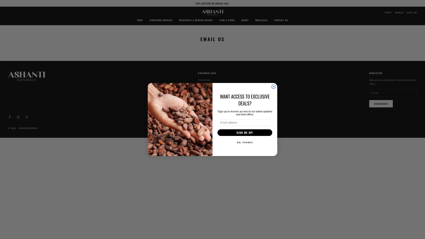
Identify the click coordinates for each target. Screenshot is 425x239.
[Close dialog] (274, 87)
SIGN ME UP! (245, 133)
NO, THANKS (245, 142)
